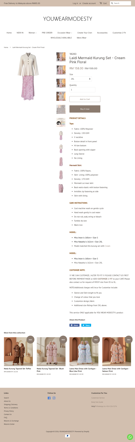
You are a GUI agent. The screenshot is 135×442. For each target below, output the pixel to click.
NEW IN (20, 33)
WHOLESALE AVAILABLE (61, 38)
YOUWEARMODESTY (66, 431)
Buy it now (84, 109)
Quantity (73, 85)
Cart (105, 3)
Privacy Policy (9, 411)
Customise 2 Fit (119, 33)
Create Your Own (84, 33)
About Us (7, 401)
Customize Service (98, 398)
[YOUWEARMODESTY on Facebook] (49, 399)
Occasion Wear (64, 33)
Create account (89, 3)
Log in (75, 3)
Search (6, 398)
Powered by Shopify (82, 431)
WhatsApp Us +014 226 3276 (106, 406)
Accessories (102, 33)
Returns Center (9, 424)
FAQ (5, 417)
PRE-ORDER (47, 33)
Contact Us (7, 414)
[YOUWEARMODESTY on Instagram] (53, 399)
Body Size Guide (97, 402)
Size (71, 74)
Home (9, 33)
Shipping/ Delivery (10, 404)
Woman (32, 33)
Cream (107, 246)
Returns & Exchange (11, 421)
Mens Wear (81, 38)
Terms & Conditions (11, 408)
